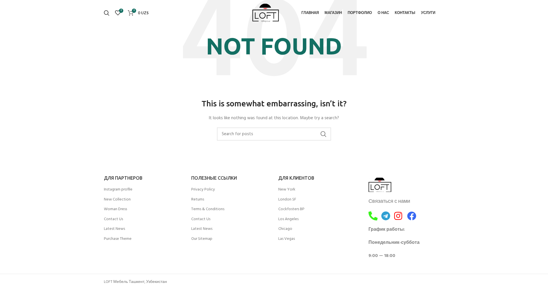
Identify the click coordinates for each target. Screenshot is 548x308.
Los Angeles (288, 219)
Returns (197, 199)
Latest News (114, 229)
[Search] (106, 13)
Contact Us (113, 219)
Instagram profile (118, 190)
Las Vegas (286, 239)
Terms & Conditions (207, 209)
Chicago (285, 229)
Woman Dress (115, 209)
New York (286, 190)
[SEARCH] (323, 134)
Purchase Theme (118, 239)
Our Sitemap (201, 239)
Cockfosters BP (291, 209)
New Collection (117, 199)
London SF (287, 199)
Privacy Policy (203, 190)
